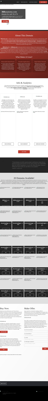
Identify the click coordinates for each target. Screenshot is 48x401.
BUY (4, 349)
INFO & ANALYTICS (24, 2)
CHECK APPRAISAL (7, 144)
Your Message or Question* (29, 341)
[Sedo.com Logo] (3, 336)
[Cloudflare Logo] (40, 97)
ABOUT (18, 2)
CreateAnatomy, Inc (4, 48)
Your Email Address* (28, 333)
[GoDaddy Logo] (8, 97)
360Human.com (14, 47)
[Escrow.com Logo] (28, 318)
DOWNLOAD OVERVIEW (40, 144)
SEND (45, 348)
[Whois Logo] (24, 97)
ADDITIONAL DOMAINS (33, 2)
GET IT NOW (43, 2)
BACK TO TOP (3, 383)
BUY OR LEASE (3, 331)
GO (5, 206)
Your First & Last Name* (28, 329)
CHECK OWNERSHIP (24, 144)
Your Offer (26, 337)
